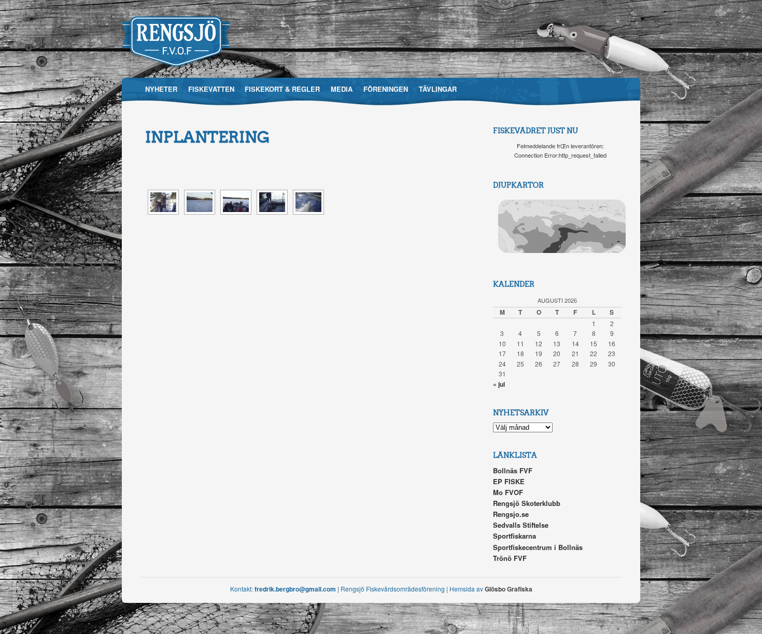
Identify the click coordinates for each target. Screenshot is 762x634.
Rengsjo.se (511, 514)
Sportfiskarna (514, 536)
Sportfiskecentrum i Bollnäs (538, 547)
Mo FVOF (508, 492)
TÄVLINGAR (438, 89)
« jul (499, 384)
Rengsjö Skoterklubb (526, 503)
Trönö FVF (510, 558)
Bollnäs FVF (512, 470)
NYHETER (161, 89)
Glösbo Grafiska (508, 589)
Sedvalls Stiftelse (520, 525)
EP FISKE (509, 481)
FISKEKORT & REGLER (282, 89)
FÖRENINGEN (385, 89)
